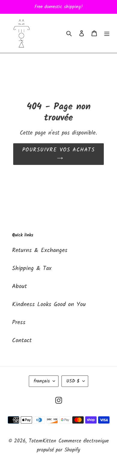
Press (19, 322)
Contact (22, 340)
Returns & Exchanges (40, 250)
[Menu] (106, 33)
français (42, 381)
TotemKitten (42, 441)
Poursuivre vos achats (58, 150)
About (19, 286)
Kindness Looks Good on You (49, 304)
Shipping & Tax (32, 268)
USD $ (73, 381)
